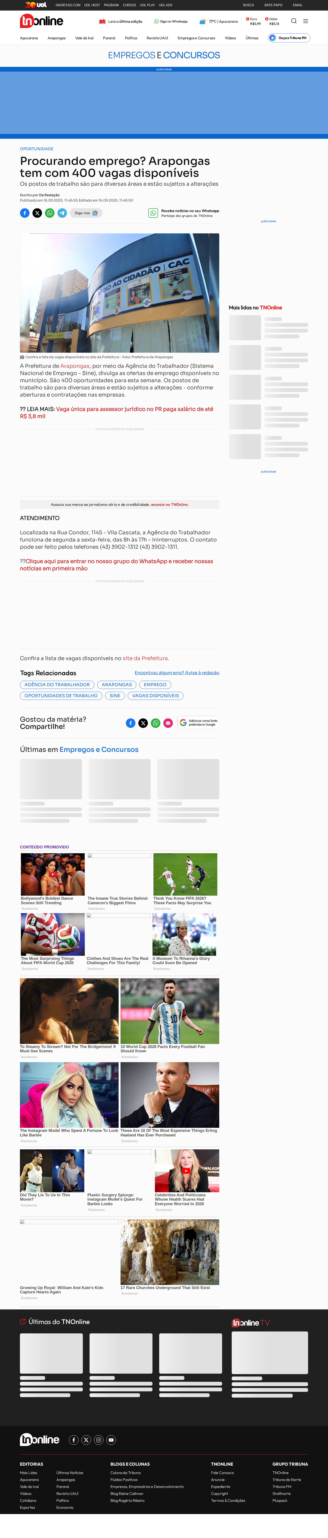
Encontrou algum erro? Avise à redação (177, 672)
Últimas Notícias (69, 1472)
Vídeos (230, 37)
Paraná (109, 37)
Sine (115, 695)
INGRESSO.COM (68, 5)
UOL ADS (165, 5)
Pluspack (280, 1500)
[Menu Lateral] (305, 21)
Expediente (220, 1486)
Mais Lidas (28, 1472)
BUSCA (248, 5)
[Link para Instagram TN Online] (98, 1440)
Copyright (219, 1493)
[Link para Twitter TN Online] (86, 1440)
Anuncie (218, 1479)
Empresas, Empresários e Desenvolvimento (147, 1486)
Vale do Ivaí (84, 37)
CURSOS (129, 5)
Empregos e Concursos (196, 37)
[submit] (294, 21)
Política (131, 37)
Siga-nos (82, 213)
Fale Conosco (222, 1472)
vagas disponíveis (155, 695)
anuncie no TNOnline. (169, 504)
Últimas (252, 37)
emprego (155, 684)
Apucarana (29, 37)
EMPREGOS (164, 55)
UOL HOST (92, 5)
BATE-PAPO (273, 5)
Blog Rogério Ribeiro (127, 1500)
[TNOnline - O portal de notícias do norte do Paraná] (41, 21)
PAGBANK (111, 5)
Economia (64, 1507)
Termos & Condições (228, 1500)
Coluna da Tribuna (125, 1472)
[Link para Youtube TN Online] (111, 1440)
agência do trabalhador (57, 684)
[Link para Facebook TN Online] (74, 1440)
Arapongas (57, 37)
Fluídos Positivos (124, 1479)
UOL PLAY (147, 5)
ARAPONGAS (117, 684)
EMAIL (298, 5)
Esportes (27, 1507)
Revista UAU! (157, 37)
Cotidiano (28, 1500)
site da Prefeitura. (146, 658)
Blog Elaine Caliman (126, 1493)
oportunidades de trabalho (61, 695)
